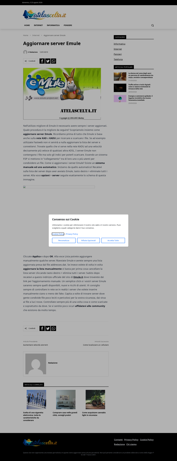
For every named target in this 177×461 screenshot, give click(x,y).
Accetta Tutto (113, 240)
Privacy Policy (72, 234)
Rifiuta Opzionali (88, 240)
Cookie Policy (58, 234)
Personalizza (63, 240)
